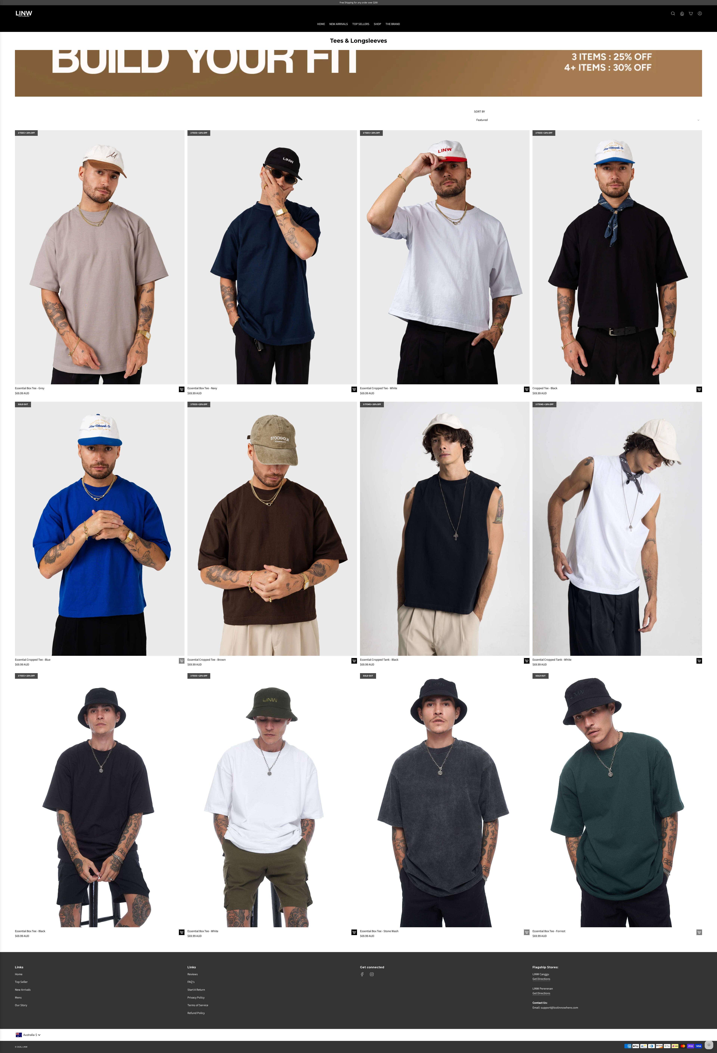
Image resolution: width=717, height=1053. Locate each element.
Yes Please (322, 564)
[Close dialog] (427, 481)
